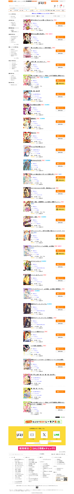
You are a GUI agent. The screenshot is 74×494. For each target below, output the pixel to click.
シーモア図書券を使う (33, 473)
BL (26, 10)
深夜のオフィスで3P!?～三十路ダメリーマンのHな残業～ (47, 359)
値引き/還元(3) (14, 25)
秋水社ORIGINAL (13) (14, 36)
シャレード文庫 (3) (14, 53)
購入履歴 (30, 465)
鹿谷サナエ (35, 23)
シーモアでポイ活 (37, 443)
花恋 (37, 167)
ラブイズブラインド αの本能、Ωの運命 (42, 246)
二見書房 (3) (13, 39)
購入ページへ (60, 23)
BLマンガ (35, 38)
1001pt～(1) (12, 79)
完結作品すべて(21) (14, 84)
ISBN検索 (49, 485)
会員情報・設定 (32, 463)
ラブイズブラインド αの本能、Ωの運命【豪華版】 (46, 289)
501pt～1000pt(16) (13, 78)
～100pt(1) (12, 75)
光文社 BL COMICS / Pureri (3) (14, 55)
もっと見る (16, 70)
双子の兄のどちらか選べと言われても (42, 20)
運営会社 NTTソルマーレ (54, 485)
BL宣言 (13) (13, 49)
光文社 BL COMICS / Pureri (41, 267)
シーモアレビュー (18, 482)
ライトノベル (42, 10)
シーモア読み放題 (18, 481)
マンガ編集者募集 (60, 462)
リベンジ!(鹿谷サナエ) (37, 331)
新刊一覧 (63, 454)
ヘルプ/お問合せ (46, 465)
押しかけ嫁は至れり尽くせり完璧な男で (43, 174)
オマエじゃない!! (36, 261)
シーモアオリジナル (19, 474)
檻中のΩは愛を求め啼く (38, 34)
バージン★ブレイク (37, 275)
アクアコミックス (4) (14, 50)
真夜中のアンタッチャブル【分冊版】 (42, 318)
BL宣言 (38, 26)
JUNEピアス (38, 111)
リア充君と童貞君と (37, 345)
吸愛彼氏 (33, 118)
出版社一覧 (58, 454)
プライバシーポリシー (25, 485)
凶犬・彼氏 (34, 217)
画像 (43, 16)
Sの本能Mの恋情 (36, 104)
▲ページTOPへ (62, 451)
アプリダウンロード (47, 459)
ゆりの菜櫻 (35, 94)
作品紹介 (59, 459)
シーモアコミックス (32, 10)
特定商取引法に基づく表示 (38, 485)
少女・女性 (21, 10)
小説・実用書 (47, 10)
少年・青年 (16, 10)
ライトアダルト (63, 10)
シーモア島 (45, 463)
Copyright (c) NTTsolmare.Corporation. (37, 492)
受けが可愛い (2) (14, 64)
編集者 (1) (13, 68)
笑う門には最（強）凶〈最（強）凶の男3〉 (43, 374)
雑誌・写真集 (53, 10)
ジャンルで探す (12, 8)
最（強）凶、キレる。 (37, 388)
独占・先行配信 (18, 475)
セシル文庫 (38, 153)
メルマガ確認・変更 (33, 462)
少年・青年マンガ (19, 462)
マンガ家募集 (59, 460)
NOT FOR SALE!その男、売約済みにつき (43, 188)
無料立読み (60, 25)
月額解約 (30, 468)
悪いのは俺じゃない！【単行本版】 (41, 47)
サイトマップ (45, 477)
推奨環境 (44, 475)
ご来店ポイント (50, 441)
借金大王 (33, 133)
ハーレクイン (18, 472)
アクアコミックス (39, 139)
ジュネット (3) (13, 42)
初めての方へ (45, 466)
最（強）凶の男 (35, 91)
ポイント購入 (31, 460)
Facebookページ (60, 468)
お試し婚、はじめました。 (39, 61)
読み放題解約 (31, 470)
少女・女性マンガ (19, 463)
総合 (11, 10)
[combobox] (26, 8)
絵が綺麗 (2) (14, 65)
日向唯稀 (34, 149)
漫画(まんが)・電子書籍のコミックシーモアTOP (40, 13)
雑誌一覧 (53, 454)
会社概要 (17, 485)
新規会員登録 (31, 459)
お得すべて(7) (13, 22)
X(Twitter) (59, 469)
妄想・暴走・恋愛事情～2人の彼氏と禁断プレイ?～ (46, 202)
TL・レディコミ (18, 466)
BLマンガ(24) (13, 16)
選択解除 (12, 30)
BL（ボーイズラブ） (19, 465)
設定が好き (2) (14, 67)
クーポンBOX (31, 466)
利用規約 (20, 485)
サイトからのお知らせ (33, 478)
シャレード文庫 (39, 97)
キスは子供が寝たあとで (38, 146)
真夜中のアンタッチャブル (39, 304)
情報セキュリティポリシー (31, 485)
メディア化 (58, 10)
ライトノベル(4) (13, 17)
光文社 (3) (12, 40)
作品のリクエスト (46, 474)
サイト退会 (31, 471)
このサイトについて (45, 485)
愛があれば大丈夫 (36, 160)
